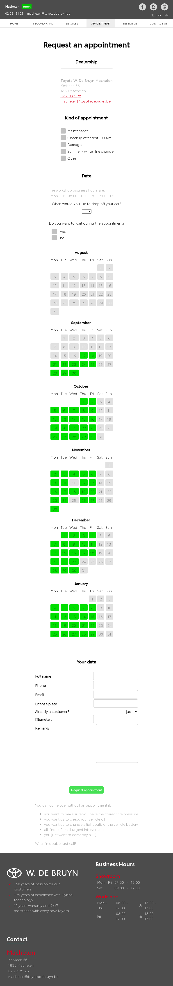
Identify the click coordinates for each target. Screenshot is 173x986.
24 (55, 302)
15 (100, 285)
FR (159, 15)
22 (101, 294)
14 (92, 285)
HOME (14, 23)
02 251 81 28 (14, 13)
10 (55, 285)
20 (84, 294)
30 (109, 302)
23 (109, 294)
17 (55, 294)
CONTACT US (159, 23)
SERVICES (72, 23)
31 (55, 311)
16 (109, 285)
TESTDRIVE (130, 23)
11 (64, 285)
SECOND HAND (43, 23)
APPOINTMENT (101, 23)
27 (84, 302)
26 (74, 302)
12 (74, 285)
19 (74, 294)
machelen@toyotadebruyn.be (48, 13)
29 (101, 302)
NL (153, 15)
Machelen (21, 952)
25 (64, 302)
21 (92, 294)
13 (84, 285)
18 (64, 294)
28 (92, 302)
